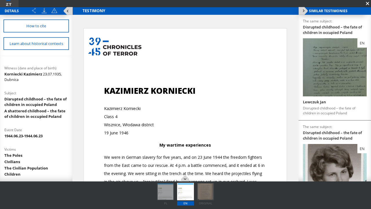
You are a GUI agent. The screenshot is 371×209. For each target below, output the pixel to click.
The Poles (13, 155)
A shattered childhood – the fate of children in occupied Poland (35, 113)
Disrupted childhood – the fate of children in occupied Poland (35, 101)
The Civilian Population (26, 168)
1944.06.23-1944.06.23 (23, 135)
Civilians (12, 161)
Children (12, 174)
